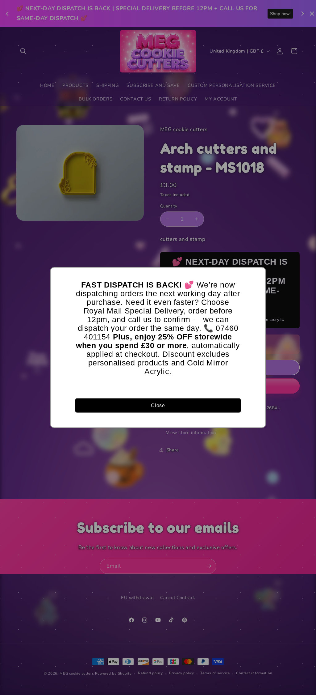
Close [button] (158, 405)
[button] (258, 274)
